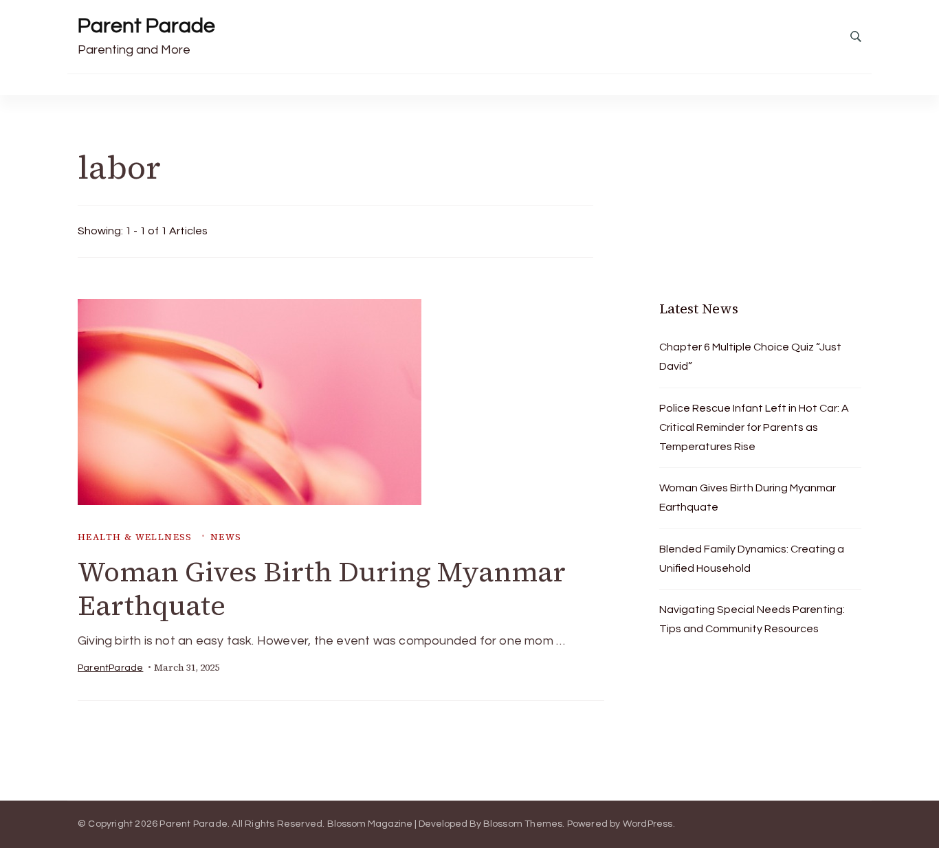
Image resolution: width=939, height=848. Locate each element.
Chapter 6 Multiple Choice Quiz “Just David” (750, 357)
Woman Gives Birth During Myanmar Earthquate (322, 588)
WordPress (648, 824)
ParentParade (110, 668)
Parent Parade (146, 25)
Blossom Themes (523, 824)
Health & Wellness (135, 537)
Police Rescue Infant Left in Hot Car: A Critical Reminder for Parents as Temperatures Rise (754, 427)
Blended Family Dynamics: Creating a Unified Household (751, 559)
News (226, 537)
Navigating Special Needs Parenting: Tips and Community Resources (752, 619)
